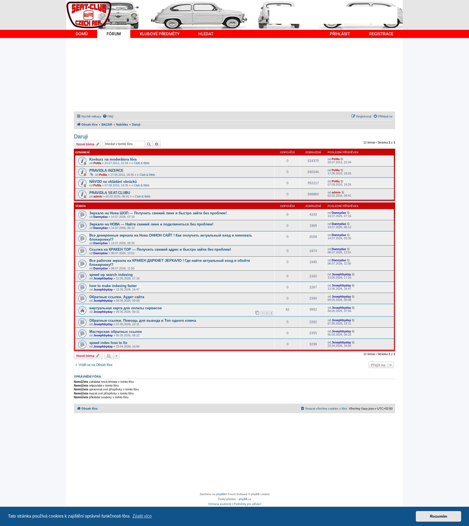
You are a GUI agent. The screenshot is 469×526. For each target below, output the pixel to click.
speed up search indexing (111, 275)
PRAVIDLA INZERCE (106, 170)
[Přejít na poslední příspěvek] (342, 159)
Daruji (81, 136)
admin (97, 196)
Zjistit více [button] (142, 516)
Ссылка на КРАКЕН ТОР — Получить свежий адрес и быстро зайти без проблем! (160, 249)
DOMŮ (82, 33)
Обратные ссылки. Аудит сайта (116, 297)
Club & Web (141, 163)
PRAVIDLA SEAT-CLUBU (109, 193)
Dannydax (100, 216)
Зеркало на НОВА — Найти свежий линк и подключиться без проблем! (151, 224)
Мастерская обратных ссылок (115, 332)
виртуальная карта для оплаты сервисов (125, 308)
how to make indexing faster (113, 286)
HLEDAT (205, 33)
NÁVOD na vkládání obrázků (113, 182)
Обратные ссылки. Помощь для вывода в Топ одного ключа (142, 320)
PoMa (97, 163)
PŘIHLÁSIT (340, 33)
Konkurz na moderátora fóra (113, 159)
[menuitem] (108, 116)
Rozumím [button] (438, 516)
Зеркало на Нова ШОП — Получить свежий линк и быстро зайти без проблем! (158, 213)
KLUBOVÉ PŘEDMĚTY (159, 33)
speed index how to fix (108, 343)
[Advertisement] (333, 15)
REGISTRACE (381, 33)
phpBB (220, 494)
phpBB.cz (245, 499)
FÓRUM (114, 33)
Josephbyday (103, 278)
